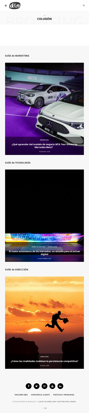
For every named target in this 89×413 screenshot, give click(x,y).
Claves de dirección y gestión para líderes (57, 402)
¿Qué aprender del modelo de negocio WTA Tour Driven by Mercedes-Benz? (44, 146)
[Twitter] (37, 386)
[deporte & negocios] (15, 5)
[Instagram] (44, 386)
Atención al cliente (40, 395)
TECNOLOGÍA (52, 247)
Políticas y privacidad (63, 395)
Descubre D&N (21, 395)
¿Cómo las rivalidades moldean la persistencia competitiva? (44, 361)
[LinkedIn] (60, 386)
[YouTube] (52, 386)
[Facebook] (29, 386)
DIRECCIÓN (44, 356)
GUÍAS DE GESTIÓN (38, 247)
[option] (44, 109)
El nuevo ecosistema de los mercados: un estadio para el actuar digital (44, 253)
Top (45, 408)
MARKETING (44, 140)
